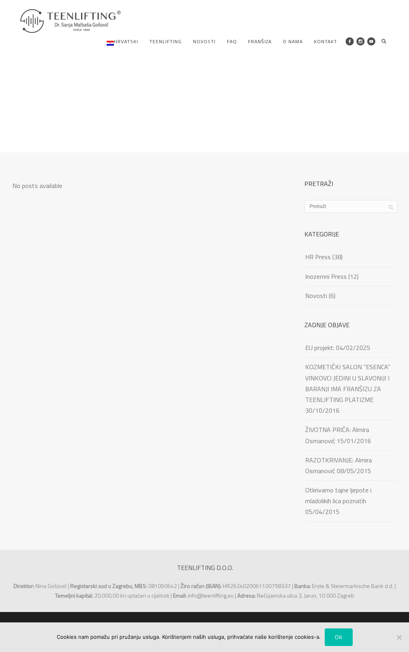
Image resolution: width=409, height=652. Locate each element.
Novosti (204, 41)
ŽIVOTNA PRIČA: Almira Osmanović (337, 435)
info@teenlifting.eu (211, 595)
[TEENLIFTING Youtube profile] (371, 41)
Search (384, 41)
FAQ (232, 41)
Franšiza (260, 41)
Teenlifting (165, 41)
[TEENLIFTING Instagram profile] (360, 41)
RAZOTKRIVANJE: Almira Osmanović (338, 465)
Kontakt (325, 41)
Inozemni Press (326, 276)
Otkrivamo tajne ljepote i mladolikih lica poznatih (338, 495)
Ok (339, 637)
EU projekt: (319, 347)
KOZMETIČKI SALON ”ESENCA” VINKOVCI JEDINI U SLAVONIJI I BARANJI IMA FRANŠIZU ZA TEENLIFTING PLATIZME (347, 383)
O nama (293, 41)
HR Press (318, 257)
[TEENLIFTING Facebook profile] (350, 41)
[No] (399, 637)
